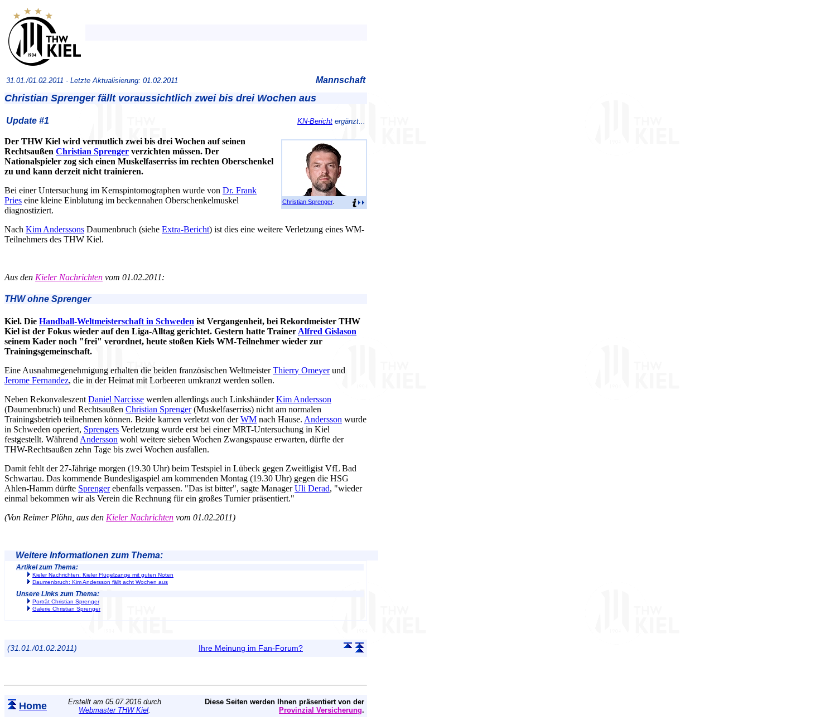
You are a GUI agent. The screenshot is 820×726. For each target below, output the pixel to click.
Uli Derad (312, 488)
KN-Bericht (314, 121)
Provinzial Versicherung (320, 710)
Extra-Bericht (185, 229)
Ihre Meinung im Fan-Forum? (251, 648)
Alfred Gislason (327, 331)
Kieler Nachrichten (69, 277)
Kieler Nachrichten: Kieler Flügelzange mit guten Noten (102, 575)
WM (248, 419)
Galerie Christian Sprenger (66, 609)
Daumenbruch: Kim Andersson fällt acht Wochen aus (100, 582)
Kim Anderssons (55, 229)
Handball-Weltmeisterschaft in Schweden (116, 321)
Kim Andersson (303, 399)
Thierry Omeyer (301, 370)
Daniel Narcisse (116, 399)
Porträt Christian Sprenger (65, 601)
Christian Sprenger (307, 201)
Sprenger (94, 488)
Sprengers (101, 429)
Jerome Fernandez (36, 380)
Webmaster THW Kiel (113, 710)
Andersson (323, 419)
